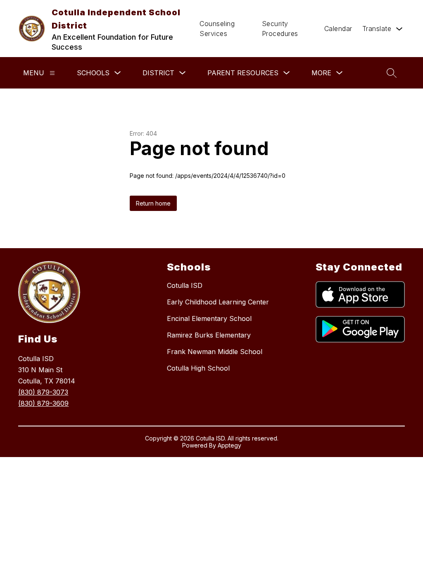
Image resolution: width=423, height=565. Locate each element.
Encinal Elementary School (209, 318)
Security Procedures (280, 28)
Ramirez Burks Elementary (209, 335)
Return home (153, 203)
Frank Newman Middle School (214, 351)
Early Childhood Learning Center (218, 302)
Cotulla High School (198, 368)
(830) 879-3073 (43, 392)
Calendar (338, 28)
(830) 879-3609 (43, 403)
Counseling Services (217, 28)
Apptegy (229, 445)
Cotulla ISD (184, 285)
